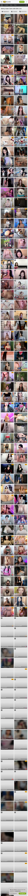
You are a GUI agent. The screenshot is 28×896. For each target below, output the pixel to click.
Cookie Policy (18, 891)
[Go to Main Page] (8, 1)
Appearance (6, 11)
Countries (15, 11)
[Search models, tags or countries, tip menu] (26, 5)
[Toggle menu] (1, 2)
